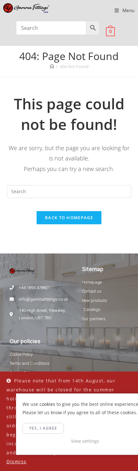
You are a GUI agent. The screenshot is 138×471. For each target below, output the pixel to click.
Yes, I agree (43, 428)
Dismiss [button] (16, 461)
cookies (47, 404)
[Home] (52, 66)
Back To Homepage (69, 217)
